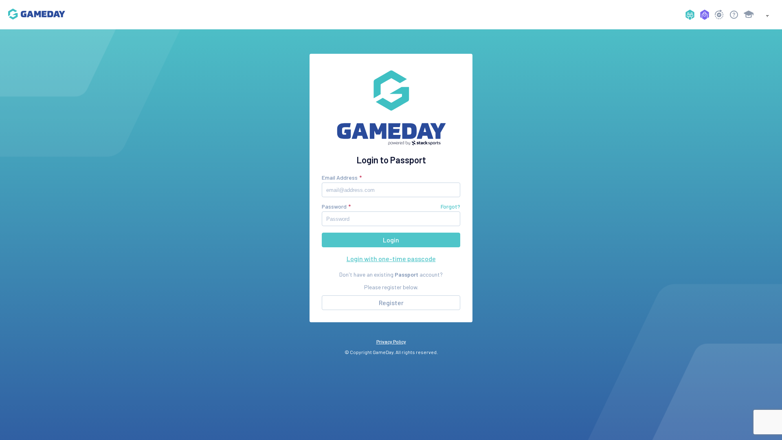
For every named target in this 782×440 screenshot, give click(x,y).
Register (391, 302)
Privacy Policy (391, 341)
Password (334, 206)
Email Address (340, 177)
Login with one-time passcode (391, 258)
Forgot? (450, 206)
